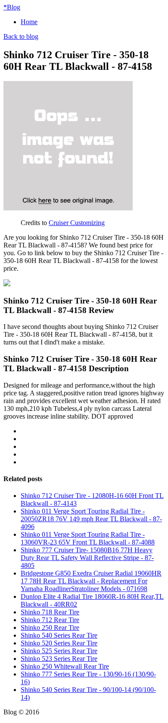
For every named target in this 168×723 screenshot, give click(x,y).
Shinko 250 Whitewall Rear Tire (65, 666)
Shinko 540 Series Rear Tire (59, 635)
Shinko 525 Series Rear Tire (59, 650)
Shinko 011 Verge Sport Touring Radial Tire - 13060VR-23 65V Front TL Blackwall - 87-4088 (88, 538)
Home (29, 21)
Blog (11, 7)
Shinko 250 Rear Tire (50, 627)
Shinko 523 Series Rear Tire (59, 658)
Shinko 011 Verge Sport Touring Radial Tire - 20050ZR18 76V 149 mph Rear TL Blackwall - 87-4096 (91, 518)
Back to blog (20, 36)
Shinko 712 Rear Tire (50, 619)
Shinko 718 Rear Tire (50, 612)
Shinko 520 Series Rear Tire (59, 643)
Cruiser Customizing (77, 222)
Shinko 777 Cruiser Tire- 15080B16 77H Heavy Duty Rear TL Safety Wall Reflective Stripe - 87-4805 (87, 557)
